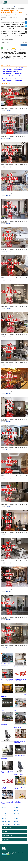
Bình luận (8, 14)
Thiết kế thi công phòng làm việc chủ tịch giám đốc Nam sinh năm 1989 (20, 741)
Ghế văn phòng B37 (5, 742)
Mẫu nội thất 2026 (8, 835)
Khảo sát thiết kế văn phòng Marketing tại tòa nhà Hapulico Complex (7, 802)
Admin (13, 48)
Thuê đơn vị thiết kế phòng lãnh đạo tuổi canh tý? (12, 80)
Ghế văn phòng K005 (18, 774)
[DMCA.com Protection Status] (6, 855)
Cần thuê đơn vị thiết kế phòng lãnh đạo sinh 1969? (12, 78)
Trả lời (7, 58)
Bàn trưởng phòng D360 (19, 666)
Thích (2, 14)
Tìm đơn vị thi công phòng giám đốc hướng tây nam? (13, 75)
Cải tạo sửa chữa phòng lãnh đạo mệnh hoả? (11, 76)
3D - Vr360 (6, 839)
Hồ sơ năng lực (7, 827)
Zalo (26, 25)
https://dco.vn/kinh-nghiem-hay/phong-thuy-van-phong (12, 54)
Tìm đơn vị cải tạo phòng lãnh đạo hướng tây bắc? (12, 67)
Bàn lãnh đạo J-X (4, 758)
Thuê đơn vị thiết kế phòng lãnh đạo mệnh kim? (12, 73)
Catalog (5, 831)
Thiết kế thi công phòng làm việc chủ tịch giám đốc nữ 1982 (7, 681)
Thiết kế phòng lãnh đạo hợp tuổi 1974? (10, 71)
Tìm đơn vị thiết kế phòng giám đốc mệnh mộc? (12, 69)
